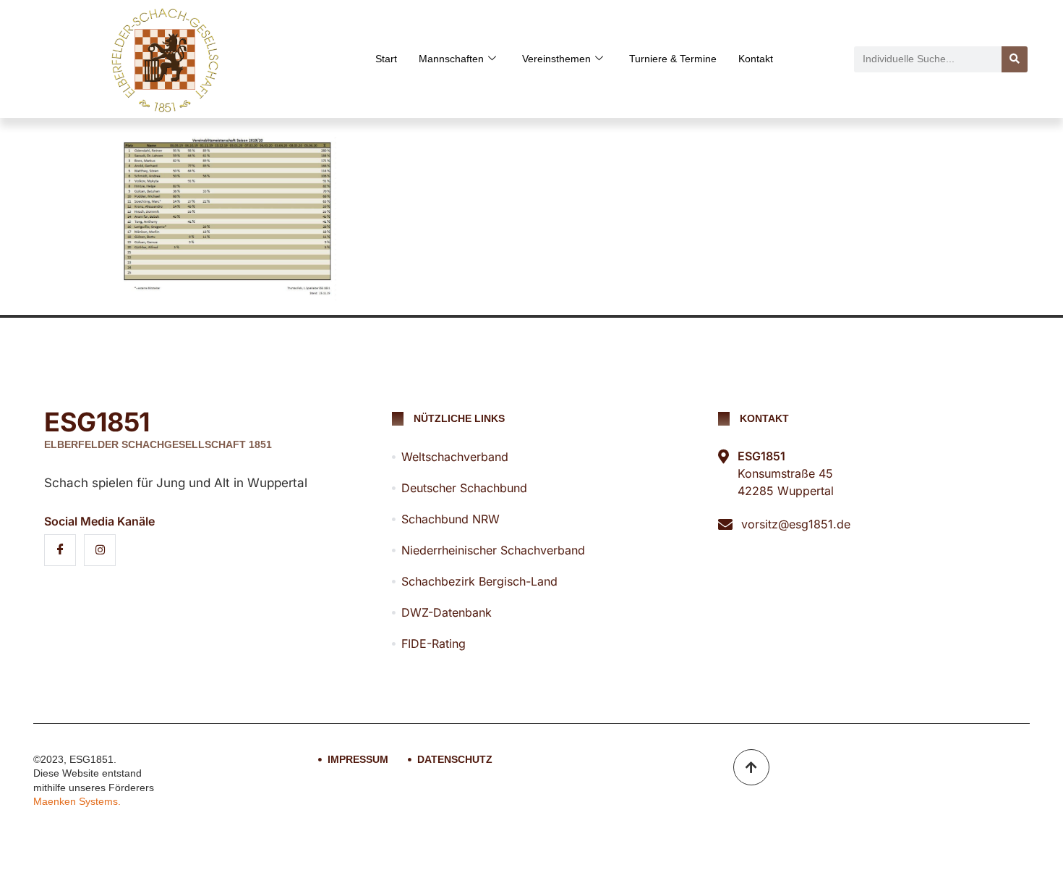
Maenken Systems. (77, 801)
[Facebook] (60, 550)
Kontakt (755, 58)
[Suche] (1015, 59)
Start (386, 58)
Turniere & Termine (673, 58)
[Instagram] (100, 550)
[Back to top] (751, 767)
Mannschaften (451, 58)
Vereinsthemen (556, 58)
